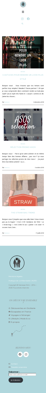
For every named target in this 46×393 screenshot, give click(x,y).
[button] (23, 12)
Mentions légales (15, 276)
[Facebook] (28, 18)
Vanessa (6, 102)
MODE (23, 72)
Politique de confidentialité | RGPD (23, 281)
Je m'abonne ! (16, 380)
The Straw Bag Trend (23, 213)
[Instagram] (22, 18)
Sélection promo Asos (23, 147)
